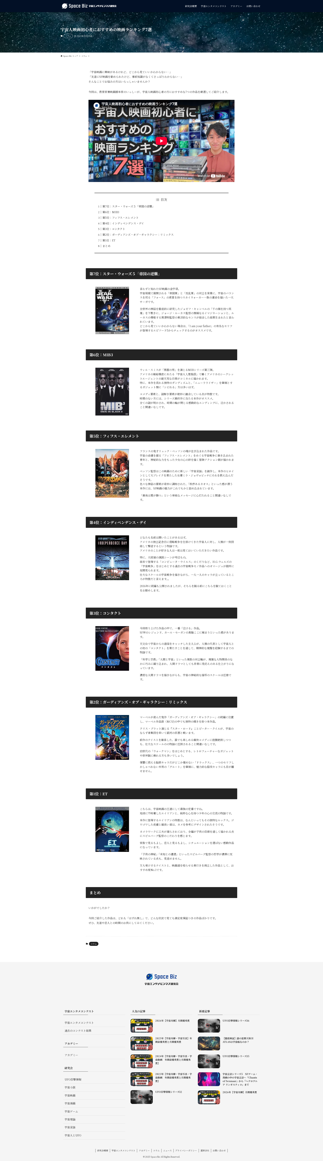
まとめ (106, 246)
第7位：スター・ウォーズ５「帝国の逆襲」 (128, 206)
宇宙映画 (70, 1095)
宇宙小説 (70, 1087)
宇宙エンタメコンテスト (79, 1023)
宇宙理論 (70, 1119)
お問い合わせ (219, 1150)
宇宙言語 (70, 1127)
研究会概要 (102, 1150)
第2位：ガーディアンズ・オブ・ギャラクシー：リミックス (138, 235)
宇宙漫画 (70, 1103)
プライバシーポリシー (186, 1150)
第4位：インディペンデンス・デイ (123, 223)
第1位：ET (108, 240)
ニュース (167, 1150)
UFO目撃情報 (73, 1079)
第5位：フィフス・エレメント (120, 218)
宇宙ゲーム (71, 1111)
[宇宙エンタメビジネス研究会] (89, 6)
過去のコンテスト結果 (78, 1031)
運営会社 (205, 1150)
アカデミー (71, 1055)
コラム (68, 36)
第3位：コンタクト (113, 229)
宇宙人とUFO (73, 1135)
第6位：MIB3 (110, 212)
